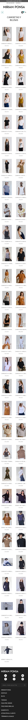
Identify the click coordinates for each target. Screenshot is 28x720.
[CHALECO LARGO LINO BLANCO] (21, 342)
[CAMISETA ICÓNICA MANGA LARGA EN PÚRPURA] (21, 628)
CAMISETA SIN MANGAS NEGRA (11, 329)
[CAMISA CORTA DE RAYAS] (21, 166)
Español (18, 3)
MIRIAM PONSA (6, 690)
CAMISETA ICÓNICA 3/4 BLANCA (11, 373)
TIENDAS (4, 700)
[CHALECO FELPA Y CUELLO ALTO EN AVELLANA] (21, 452)
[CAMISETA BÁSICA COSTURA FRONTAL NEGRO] (21, 562)
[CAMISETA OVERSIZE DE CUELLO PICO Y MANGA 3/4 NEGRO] (21, 254)
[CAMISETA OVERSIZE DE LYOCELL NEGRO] (7, 496)
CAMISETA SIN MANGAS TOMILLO (11, 307)
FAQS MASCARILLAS (7, 706)
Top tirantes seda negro (10, 241)
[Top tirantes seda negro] (7, 232)
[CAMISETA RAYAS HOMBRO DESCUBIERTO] (7, 188)
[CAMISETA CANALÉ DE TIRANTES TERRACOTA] (7, 408)
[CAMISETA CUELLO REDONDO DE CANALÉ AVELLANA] (7, 540)
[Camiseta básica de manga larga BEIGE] (7, 628)
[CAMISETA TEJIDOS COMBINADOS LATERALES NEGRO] (7, 122)
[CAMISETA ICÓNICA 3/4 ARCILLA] (21, 276)
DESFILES (4, 693)
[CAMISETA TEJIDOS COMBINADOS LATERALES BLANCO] (21, 34)
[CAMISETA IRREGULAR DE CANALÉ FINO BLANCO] (7, 562)
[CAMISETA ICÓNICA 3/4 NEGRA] (21, 364)
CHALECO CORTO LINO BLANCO (11, 351)
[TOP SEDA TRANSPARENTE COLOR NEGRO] (7, 452)
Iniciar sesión (10, 3)
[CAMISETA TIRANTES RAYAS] (7, 254)
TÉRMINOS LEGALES (7, 716)
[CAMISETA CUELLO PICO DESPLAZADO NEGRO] (7, 56)
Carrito (23, 11)
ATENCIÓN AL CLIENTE (8, 713)
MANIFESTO (5, 710)
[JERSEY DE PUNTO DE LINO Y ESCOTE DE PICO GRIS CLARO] (21, 430)
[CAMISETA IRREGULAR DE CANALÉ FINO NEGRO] (21, 540)
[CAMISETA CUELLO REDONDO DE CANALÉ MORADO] (21, 518)
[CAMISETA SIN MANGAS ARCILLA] (21, 298)
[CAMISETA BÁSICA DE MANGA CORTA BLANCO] (7, 34)
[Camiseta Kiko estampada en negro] (7, 210)
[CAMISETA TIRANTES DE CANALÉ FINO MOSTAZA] (21, 100)
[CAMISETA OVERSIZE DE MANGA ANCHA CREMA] (7, 430)
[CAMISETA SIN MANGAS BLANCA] (21, 232)
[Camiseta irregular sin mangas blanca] (21, 188)
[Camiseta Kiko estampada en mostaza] (21, 210)
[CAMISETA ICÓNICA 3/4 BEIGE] (7, 606)
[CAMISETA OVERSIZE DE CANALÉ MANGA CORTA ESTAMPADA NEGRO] (7, 78)
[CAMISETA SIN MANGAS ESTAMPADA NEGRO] (7, 144)
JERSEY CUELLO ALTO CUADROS (11, 659)
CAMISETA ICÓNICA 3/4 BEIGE (10, 615)
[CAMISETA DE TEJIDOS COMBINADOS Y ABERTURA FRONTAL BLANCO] (21, 122)
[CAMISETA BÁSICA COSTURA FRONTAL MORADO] (7, 584)
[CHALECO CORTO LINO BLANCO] (7, 342)
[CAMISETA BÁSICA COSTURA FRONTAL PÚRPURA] (21, 584)
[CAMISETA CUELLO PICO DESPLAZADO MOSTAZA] (21, 56)
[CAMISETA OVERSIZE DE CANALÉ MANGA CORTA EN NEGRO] (7, 386)
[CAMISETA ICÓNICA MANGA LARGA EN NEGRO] (21, 606)
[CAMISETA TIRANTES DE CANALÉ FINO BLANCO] (7, 100)
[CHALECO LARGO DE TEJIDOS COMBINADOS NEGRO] (7, 166)
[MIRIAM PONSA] (14, 7)
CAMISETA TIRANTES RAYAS (10, 263)
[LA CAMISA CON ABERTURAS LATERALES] (21, 474)
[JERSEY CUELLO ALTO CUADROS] (7, 650)
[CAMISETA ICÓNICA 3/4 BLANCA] (7, 364)
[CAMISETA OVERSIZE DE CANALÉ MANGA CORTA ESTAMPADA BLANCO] (21, 78)
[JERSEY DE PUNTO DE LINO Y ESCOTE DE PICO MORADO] (21, 496)
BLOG (3, 696)
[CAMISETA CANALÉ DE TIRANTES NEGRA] (21, 386)
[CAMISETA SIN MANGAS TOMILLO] (7, 298)
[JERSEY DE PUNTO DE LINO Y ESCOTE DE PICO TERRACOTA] (7, 518)
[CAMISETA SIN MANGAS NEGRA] (7, 320)
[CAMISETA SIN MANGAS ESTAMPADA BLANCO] (21, 144)
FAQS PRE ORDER (6, 703)
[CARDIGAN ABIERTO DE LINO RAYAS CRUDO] (21, 320)
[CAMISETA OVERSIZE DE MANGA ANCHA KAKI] (7, 474)
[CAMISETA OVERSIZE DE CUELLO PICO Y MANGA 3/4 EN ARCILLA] (7, 276)
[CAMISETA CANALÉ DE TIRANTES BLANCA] (21, 408)
